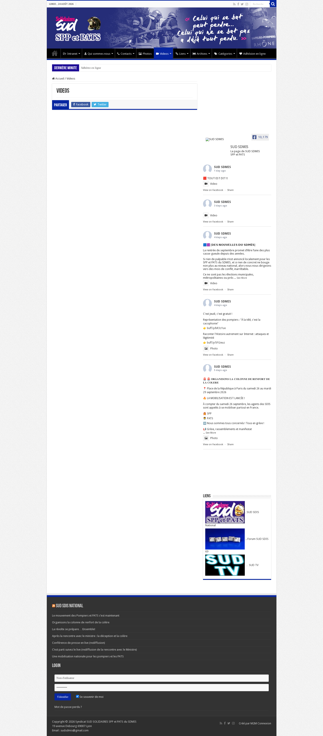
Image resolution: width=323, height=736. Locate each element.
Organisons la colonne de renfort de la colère (80, 622)
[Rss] (234, 4)
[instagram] (247, 4)
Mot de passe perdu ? (68, 707)
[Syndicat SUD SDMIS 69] (161, 28)
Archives (202, 53)
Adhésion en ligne (254, 53)
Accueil (54, 53)
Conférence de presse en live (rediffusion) (78, 642)
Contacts (126, 53)
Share (230, 190)
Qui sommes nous (99, 53)
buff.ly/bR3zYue (216, 328)
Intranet (72, 53)
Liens (182, 53)
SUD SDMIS (222, 167)
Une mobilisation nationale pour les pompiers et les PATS (88, 656)
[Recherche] (273, 4)
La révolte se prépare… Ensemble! (73, 629)
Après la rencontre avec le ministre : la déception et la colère (89, 636)
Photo (214, 348)
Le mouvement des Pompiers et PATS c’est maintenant (85, 615)
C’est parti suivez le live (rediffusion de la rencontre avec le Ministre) (94, 649)
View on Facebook (213, 190)
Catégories (225, 53)
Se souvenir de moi (91, 696)
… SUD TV (251, 565)
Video (213, 183)
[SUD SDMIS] (216, 139)
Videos (164, 53)
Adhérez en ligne (91, 67)
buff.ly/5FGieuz (216, 342)
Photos (147, 53)
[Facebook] (238, 4)
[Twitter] (242, 4)
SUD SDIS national (69, 606)
